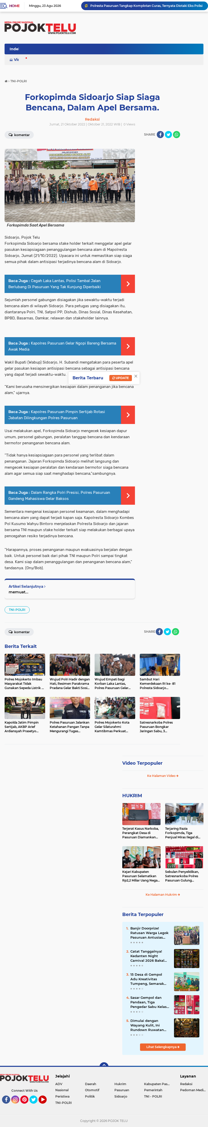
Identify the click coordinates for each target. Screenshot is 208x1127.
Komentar (21, 632)
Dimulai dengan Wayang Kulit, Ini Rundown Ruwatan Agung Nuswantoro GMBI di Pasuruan (147, 1025)
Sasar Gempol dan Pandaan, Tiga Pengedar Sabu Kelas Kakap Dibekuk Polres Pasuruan (149, 1002)
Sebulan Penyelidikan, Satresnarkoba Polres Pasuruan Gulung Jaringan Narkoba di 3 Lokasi (182, 876)
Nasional (61, 1090)
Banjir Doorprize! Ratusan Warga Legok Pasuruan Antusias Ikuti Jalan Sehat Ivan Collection (149, 933)
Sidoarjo (120, 1096)
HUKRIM (132, 795)
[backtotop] (104, 1066)
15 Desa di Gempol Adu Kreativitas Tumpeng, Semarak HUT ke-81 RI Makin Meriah (147, 979)
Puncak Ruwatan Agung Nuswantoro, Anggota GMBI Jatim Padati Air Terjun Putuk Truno (146, 6)
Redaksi (186, 1084)
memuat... (18, 592)
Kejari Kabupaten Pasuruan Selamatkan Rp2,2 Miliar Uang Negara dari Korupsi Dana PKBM (141, 876)
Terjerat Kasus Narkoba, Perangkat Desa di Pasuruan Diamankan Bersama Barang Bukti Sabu (140, 833)
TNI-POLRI (17, 610)
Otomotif (92, 1090)
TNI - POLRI (153, 1096)
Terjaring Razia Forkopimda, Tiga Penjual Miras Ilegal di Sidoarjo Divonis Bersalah (181, 833)
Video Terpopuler (142, 763)
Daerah (90, 1084)
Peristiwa (62, 1096)
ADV (58, 1084)
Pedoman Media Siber (194, 1090)
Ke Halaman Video (161, 776)
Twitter (35, 1106)
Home (14, 6)
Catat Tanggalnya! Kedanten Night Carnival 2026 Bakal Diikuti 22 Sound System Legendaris (147, 956)
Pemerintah (153, 1090)
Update (122, 378)
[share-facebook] (160, 134)
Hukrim (120, 1084)
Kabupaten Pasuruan (159, 1084)
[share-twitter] (168, 134)
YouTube (46, 1106)
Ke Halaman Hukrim (162, 894)
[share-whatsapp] (176, 134)
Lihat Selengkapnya (161, 1047)
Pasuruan (121, 1090)
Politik (90, 1096)
